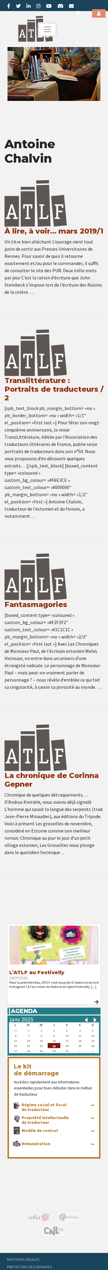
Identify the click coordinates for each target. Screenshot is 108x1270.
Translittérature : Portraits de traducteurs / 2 (54, 389)
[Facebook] (8, 6)
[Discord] (60, 6)
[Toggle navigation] (47, 29)
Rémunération (36, 1143)
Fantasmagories (35, 604)
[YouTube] (49, 6)
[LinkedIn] (28, 6)
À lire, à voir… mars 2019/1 (53, 231)
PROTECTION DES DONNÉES (29, 1266)
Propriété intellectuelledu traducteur (45, 1120)
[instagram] (38, 6)
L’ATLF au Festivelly (36, 972)
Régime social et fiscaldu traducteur (44, 1107)
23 (54, 1045)
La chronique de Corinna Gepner (51, 779)
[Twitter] (18, 6)
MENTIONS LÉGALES (23, 1259)
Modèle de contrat (40, 1130)
